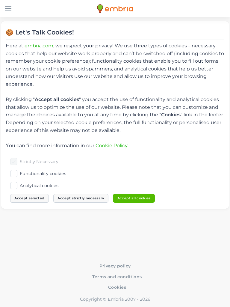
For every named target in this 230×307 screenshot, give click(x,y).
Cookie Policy (111, 145)
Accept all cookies (134, 198)
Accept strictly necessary (81, 198)
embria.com (39, 46)
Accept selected (29, 198)
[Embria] (115, 8)
